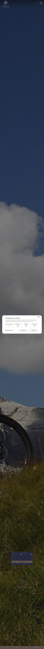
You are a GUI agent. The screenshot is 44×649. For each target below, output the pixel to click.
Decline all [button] (23, 330)
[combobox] (38, 316)
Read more (31, 321)
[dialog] (22, 324)
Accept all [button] (33, 330)
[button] (9, 330)
